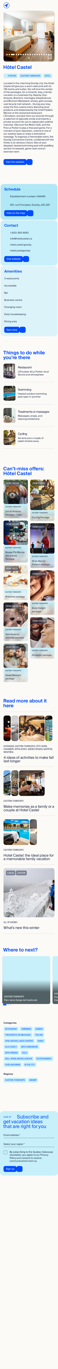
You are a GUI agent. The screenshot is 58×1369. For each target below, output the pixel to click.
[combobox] (29, 1144)
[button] (16, 499)
